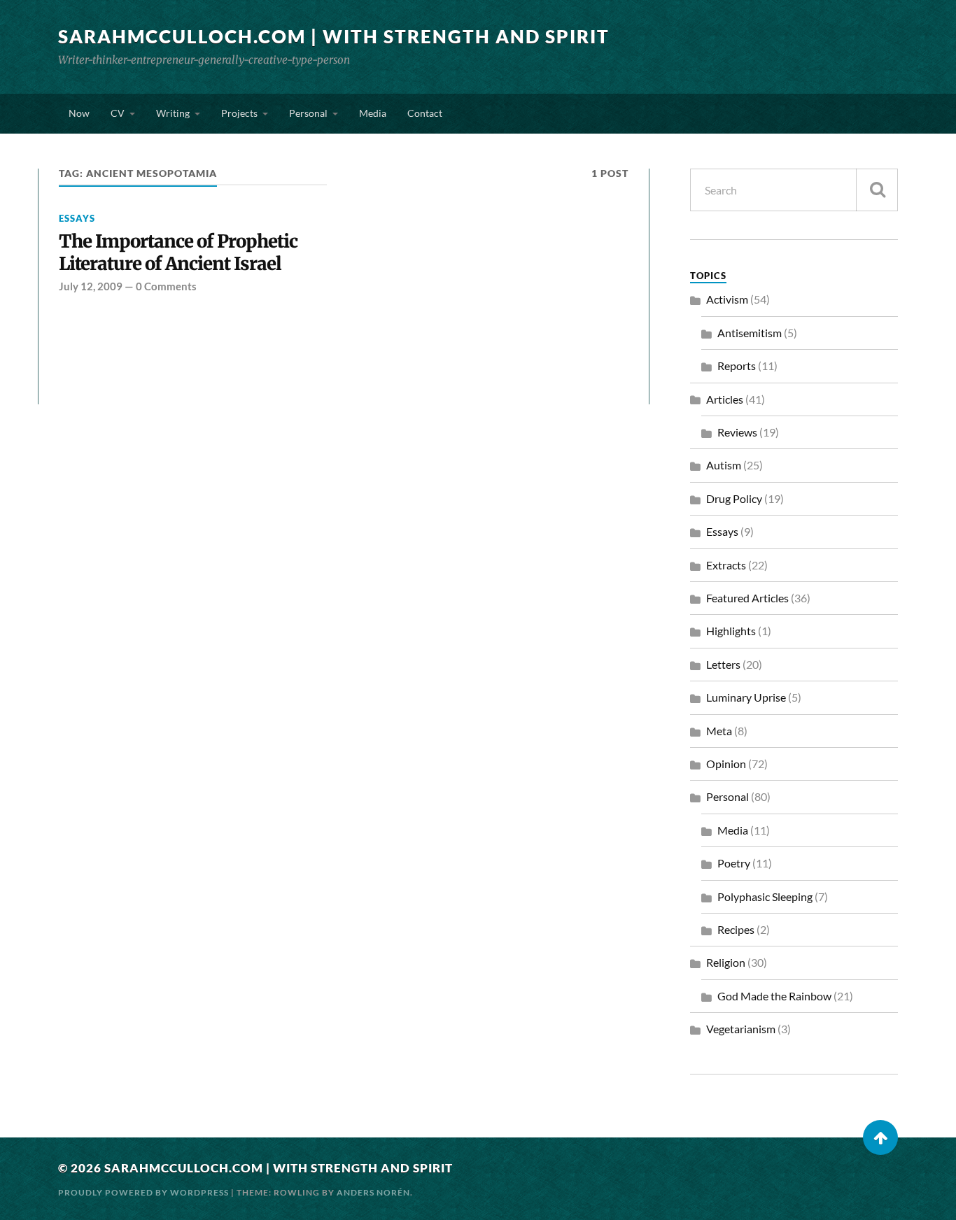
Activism (727, 299)
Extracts (726, 565)
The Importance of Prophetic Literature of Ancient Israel (178, 253)
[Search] (877, 190)
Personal (308, 113)
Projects (239, 113)
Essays (77, 218)
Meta (719, 730)
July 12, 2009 (90, 286)
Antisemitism (749, 332)
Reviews (737, 432)
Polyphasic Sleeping (765, 896)
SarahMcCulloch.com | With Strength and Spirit (334, 36)
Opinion (726, 763)
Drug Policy (734, 498)
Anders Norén (373, 1192)
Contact (424, 113)
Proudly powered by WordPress (143, 1192)
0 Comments (166, 286)
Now (79, 113)
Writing (173, 113)
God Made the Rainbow (774, 995)
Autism (723, 464)
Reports (736, 365)
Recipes (735, 929)
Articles (724, 399)
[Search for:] (794, 190)
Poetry (733, 863)
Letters (723, 664)
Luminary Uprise (746, 697)
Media (372, 113)
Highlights (731, 630)
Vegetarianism (740, 1028)
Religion (725, 962)
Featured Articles (747, 597)
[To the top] (880, 1137)
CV (118, 113)
